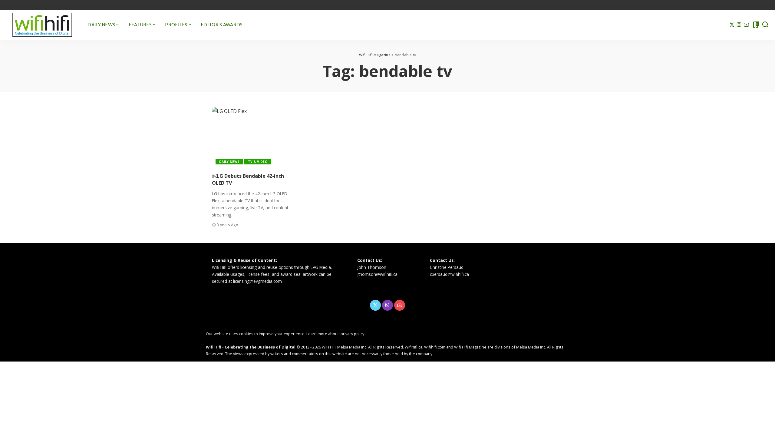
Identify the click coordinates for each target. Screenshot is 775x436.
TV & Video (257, 162)
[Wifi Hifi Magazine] (42, 25)
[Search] (765, 25)
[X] (731, 25)
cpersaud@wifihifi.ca (449, 274)
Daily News (229, 162)
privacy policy (352, 333)
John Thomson (371, 267)
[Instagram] (739, 25)
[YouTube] (746, 25)
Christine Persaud (446, 267)
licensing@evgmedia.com (257, 281)
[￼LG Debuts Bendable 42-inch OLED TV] (252, 137)
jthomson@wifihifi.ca (377, 274)
